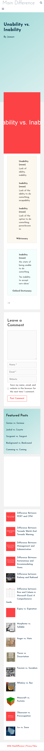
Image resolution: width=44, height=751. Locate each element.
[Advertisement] (22, 63)
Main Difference (18, 3)
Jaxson (10, 37)
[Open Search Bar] (41, 3)
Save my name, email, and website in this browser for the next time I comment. (23, 388)
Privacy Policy (31, 746)
